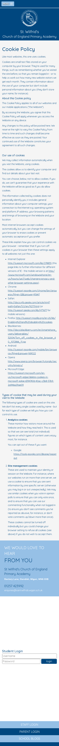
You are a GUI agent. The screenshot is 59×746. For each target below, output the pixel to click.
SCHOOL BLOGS (29, 738)
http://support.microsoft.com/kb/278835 (30, 263)
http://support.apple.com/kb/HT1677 (27, 310)
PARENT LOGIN (29, 731)
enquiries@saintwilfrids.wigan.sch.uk (23, 590)
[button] (7, 3)
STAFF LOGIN (29, 724)
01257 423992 (14, 586)
